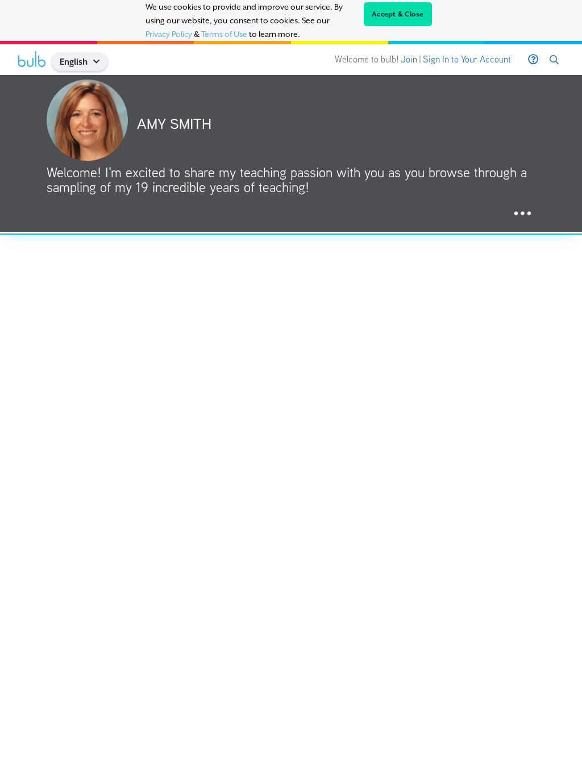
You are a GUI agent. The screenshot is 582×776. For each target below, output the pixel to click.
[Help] (533, 59)
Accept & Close (398, 14)
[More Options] (522, 214)
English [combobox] (74, 61)
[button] (101, 61)
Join (409, 59)
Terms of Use (224, 34)
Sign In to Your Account (467, 59)
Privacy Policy (169, 34)
